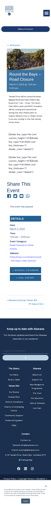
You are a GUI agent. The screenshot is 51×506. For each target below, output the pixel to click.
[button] (46, 13)
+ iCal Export (25, 277)
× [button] (45, 485)
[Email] (21, 196)
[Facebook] (9, 196)
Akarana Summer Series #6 (22, 300)
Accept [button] (25, 501)
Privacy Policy (10, 478)
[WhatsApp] (28, 196)
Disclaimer (40, 478)
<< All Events (13, 45)
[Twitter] (15, 196)
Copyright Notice (26, 478)
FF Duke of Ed (36, 303)
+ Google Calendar (25, 270)
